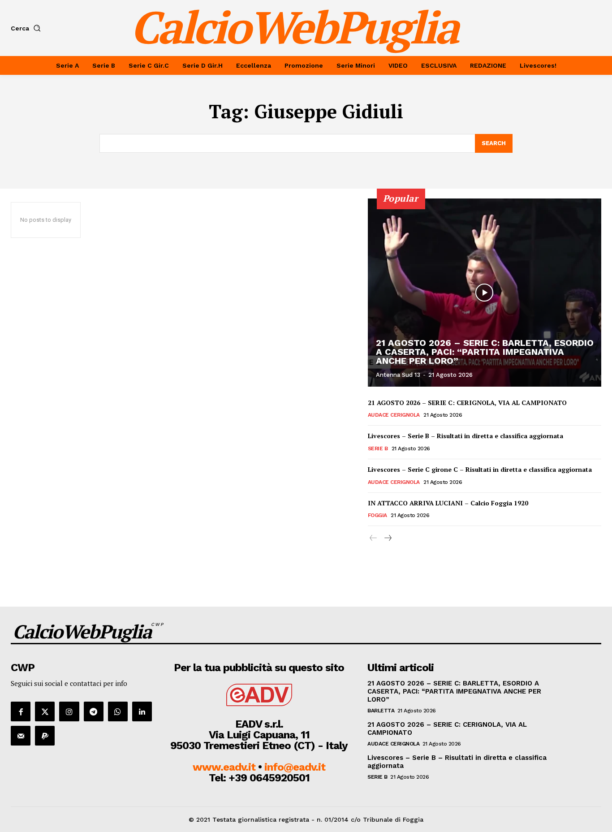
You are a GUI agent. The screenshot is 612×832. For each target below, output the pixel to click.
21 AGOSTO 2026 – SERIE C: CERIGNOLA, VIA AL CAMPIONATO (467, 402)
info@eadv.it (294, 767)
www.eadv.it (224, 767)
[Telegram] (93, 711)
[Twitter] (45, 711)
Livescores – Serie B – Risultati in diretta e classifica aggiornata (465, 435)
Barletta (380, 710)
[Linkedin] (142, 711)
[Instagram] (69, 711)
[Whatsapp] (118, 711)
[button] (27, 28)
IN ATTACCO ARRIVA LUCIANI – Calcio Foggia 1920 (448, 503)
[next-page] (387, 538)
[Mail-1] (20, 736)
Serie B (378, 448)
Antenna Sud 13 (398, 374)
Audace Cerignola (394, 415)
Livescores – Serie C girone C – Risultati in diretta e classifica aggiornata (480, 469)
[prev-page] (373, 538)
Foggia (377, 515)
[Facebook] (20, 711)
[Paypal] (45, 736)
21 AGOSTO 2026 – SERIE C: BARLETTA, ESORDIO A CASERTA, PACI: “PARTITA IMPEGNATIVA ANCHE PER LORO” (485, 351)
